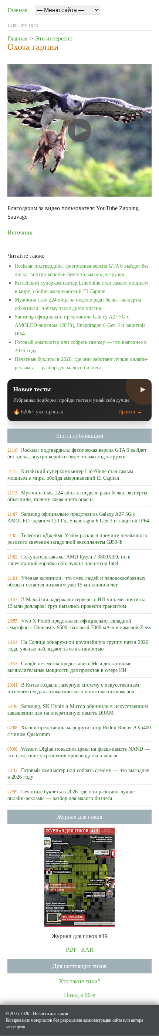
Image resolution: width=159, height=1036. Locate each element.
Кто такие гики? (79, 981)
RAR (87, 950)
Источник (20, 232)
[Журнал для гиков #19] (79, 876)
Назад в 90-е (79, 995)
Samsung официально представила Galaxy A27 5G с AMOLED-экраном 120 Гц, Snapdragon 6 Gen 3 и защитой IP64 (80, 325)
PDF (71, 950)
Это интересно (53, 38)
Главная (17, 10)
